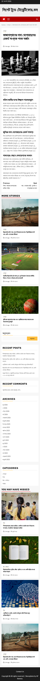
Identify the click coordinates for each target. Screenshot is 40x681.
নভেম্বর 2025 (6, 427)
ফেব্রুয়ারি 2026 (7, 418)
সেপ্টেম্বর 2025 (7, 434)
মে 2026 (5, 408)
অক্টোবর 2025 (6, 430)
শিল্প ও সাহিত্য (6, 480)
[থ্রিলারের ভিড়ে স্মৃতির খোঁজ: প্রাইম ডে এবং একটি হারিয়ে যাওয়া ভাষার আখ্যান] (20, 550)
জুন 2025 (5, 443)
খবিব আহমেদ (15, 281)
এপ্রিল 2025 (6, 450)
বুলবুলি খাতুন (14, 531)
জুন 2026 (5, 405)
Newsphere (30, 676)
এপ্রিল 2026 (6, 411)
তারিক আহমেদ (15, 325)
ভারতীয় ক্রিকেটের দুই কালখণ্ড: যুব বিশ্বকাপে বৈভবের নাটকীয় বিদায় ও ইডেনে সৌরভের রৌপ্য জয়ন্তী (18, 277)
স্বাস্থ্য (4, 483)
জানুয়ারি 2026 (6, 421)
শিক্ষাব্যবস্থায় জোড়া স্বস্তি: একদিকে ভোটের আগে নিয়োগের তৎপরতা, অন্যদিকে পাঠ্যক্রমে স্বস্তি (18, 527)
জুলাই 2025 (6, 440)
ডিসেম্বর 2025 (6, 424)
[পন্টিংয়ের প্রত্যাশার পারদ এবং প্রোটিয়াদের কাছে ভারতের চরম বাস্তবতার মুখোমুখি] (20, 300)
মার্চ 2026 (5, 414)
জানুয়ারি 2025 (6, 459)
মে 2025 (5, 446)
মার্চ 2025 (5, 453)
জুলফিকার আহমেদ (15, 238)
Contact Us (20, 672)
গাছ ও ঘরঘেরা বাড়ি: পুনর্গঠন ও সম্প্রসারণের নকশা (29, 185)
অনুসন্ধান (6, 333)
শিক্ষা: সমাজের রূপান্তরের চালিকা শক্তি (9, 185)
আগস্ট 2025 (6, 437)
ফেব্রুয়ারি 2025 (7, 456)
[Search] (37, 19)
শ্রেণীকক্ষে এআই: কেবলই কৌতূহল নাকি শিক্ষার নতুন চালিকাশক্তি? (18, 364)
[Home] (4, 19)
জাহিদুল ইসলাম (15, 46)
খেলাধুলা (4, 31)
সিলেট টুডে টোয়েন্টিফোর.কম (20, 9)
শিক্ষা (4, 477)
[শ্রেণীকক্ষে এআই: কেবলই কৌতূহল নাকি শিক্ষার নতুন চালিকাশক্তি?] (20, 593)
